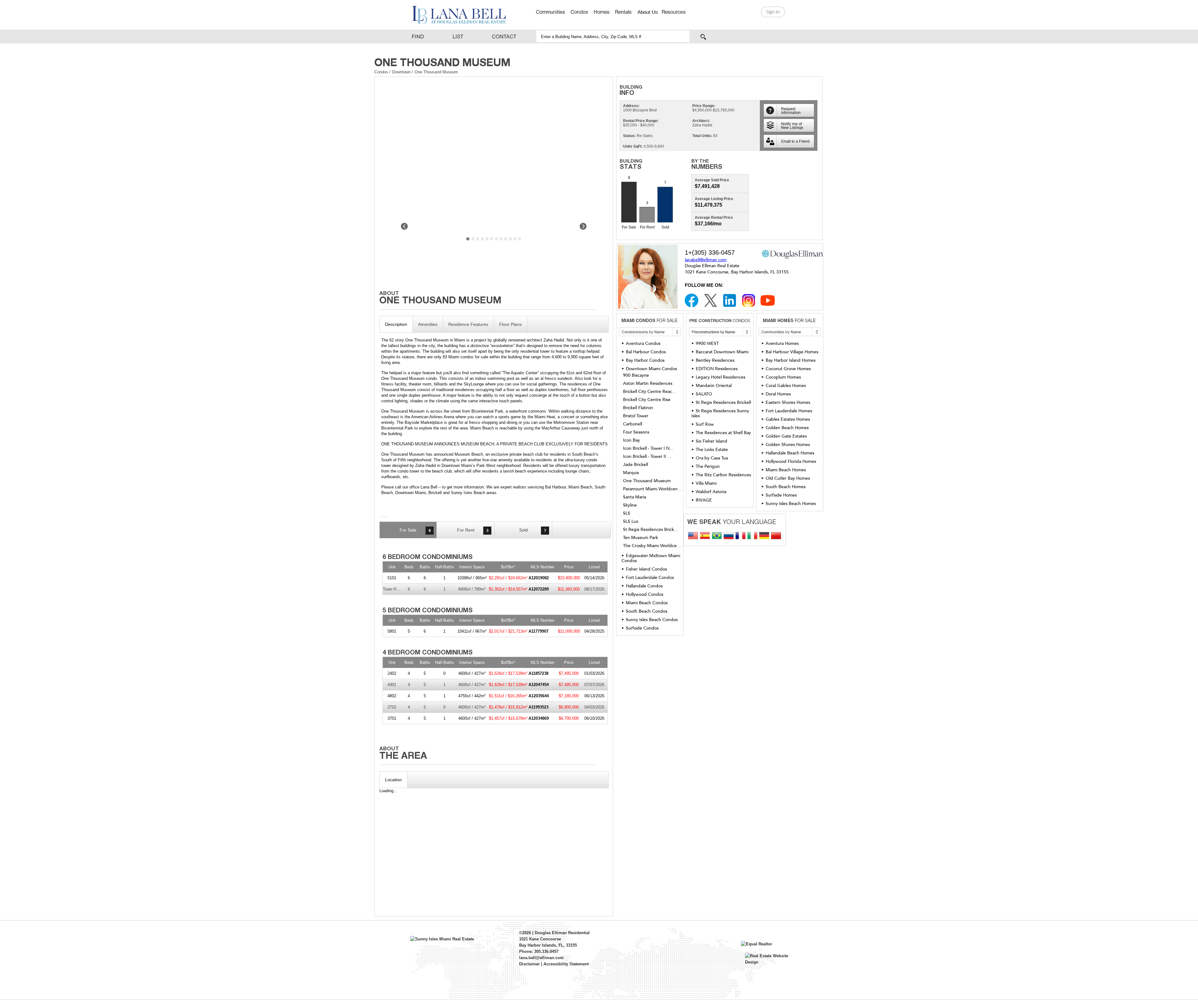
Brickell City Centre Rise (646, 399)
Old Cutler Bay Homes (788, 478)
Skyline (630, 505)
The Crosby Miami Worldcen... (652, 545)
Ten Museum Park (640, 537)
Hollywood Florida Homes (791, 461)
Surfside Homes (781, 495)
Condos (381, 72)
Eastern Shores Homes (788, 402)
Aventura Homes (782, 343)
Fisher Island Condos (646, 569)
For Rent (473, 530)
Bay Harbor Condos (645, 360)
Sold (532, 530)
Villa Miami (706, 483)
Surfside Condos (642, 628)
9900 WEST (707, 343)
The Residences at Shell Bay (723, 432)
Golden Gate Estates (786, 436)
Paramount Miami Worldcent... (652, 489)
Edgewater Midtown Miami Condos (650, 558)
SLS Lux (630, 521)
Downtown (402, 72)
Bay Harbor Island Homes (791, 360)
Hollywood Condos (644, 594)
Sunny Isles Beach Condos (652, 619)
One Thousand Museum (647, 480)
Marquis (631, 472)
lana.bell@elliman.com (541, 957)
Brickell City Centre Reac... (649, 391)
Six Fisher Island (711, 441)
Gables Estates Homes (788, 419)
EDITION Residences (717, 368)
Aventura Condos (643, 343)
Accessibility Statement (566, 964)
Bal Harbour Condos (646, 352)
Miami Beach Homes (786, 470)
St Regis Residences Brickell (723, 402)
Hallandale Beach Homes (790, 453)
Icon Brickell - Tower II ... (647, 456)
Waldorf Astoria (711, 491)
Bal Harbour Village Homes (792, 352)
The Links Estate (712, 449)
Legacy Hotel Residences (720, 377)
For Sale (415, 530)
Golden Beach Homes (787, 427)
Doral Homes (778, 394)
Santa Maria (634, 497)
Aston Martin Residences (647, 383)
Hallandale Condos (644, 586)
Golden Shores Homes (788, 444)
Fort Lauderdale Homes (789, 411)
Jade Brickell (635, 464)
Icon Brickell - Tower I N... (648, 448)
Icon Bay (631, 440)
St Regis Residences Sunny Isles (720, 413)
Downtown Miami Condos (651, 368)
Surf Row (705, 424)
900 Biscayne (636, 375)
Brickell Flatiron (638, 407)
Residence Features (468, 324)
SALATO (704, 394)
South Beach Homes (786, 486)
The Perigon (708, 466)
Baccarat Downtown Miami (722, 352)
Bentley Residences (715, 360)
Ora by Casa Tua (712, 458)
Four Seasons (636, 432)
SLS (626, 513)
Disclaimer (529, 964)
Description (396, 324)
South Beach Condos (646, 611)
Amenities (427, 324)
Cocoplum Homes (783, 377)
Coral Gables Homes (786, 385)
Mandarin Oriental (714, 385)
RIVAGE (704, 500)
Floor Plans (510, 324)
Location (393, 779)
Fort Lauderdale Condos (650, 577)
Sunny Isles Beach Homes (791, 503)
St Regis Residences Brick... (650, 529)
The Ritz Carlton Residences (723, 475)
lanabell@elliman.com (706, 259)
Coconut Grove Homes (788, 368)
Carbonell (632, 424)
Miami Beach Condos (647, 602)
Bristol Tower (635, 416)
